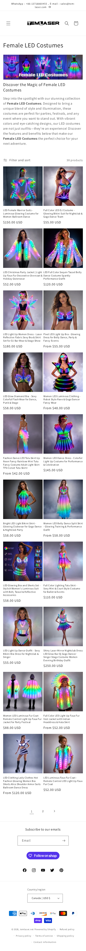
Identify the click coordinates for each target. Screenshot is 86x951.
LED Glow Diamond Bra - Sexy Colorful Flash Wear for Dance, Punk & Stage (20, 399)
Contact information (45, 942)
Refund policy (67, 929)
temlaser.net (27, 929)
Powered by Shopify (45, 929)
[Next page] (54, 811)
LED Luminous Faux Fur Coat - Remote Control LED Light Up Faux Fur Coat (62, 781)
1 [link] (32, 811)
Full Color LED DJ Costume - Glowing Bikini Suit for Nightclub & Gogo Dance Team (63, 213)
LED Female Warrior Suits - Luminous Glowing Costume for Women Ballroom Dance (21, 213)
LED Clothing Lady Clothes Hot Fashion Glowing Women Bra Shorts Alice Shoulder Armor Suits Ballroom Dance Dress (22, 782)
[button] (8, 23)
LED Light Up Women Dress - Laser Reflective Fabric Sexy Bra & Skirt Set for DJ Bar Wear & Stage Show (22, 337)
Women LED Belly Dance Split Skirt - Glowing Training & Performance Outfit (63, 526)
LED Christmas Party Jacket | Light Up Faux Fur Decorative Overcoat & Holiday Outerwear (23, 275)
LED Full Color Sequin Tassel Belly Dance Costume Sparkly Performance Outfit (62, 275)
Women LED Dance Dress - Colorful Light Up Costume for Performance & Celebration (63, 461)
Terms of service (44, 935)
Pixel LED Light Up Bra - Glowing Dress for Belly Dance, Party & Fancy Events (61, 337)
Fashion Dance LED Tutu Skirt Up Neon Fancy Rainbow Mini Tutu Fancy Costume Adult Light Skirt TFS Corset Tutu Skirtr (21, 462)
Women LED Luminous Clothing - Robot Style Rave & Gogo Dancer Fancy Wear (61, 399)
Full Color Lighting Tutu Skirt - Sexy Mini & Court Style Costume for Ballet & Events (61, 588)
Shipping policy (65, 935)
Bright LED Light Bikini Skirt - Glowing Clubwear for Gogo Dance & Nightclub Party (22, 526)
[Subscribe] (63, 841)
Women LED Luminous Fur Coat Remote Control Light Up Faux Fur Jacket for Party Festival (22, 719)
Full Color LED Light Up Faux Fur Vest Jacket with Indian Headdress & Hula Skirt (61, 719)
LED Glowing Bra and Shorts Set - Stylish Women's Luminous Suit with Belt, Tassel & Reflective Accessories (21, 590)
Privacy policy (23, 935)
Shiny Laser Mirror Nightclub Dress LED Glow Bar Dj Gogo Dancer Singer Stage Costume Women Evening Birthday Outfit (63, 655)
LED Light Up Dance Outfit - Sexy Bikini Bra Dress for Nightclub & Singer (21, 653)
